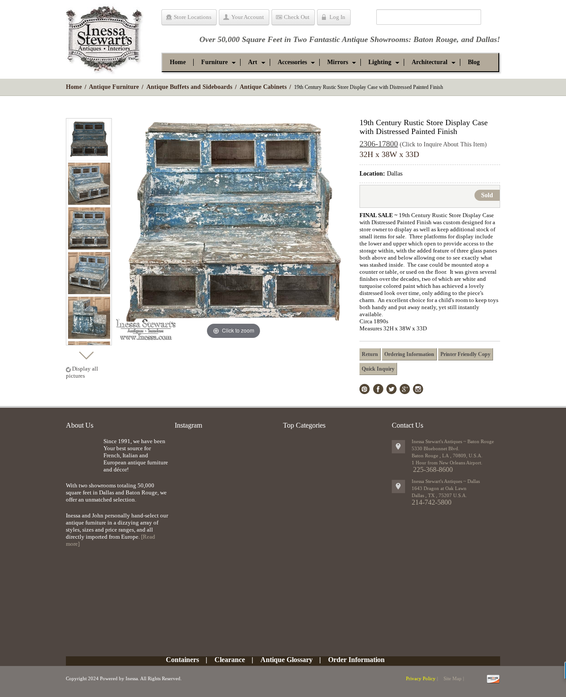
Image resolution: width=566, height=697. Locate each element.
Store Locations (192, 17)
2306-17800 (378, 143)
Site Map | (454, 678)
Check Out (297, 17)
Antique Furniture (114, 87)
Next (86, 353)
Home (74, 87)
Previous (86, 110)
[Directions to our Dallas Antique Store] (398, 486)
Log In (337, 17)
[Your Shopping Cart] (363, 18)
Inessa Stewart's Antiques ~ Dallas (446, 481)
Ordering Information (409, 354)
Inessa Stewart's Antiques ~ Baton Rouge (453, 441)
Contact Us (407, 425)
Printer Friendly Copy (465, 354)
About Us (79, 425)
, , (439, 495)
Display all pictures (82, 372)
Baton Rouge (435, 39)
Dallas (486, 39)
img (82, 452)
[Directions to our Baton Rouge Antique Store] (398, 446)
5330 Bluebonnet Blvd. (435, 448)
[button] (214, 62)
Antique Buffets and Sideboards (189, 87)
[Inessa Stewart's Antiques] (104, 37)
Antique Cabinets (263, 87)
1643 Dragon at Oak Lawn (439, 488)
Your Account (247, 17)
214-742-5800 (431, 502)
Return (370, 354)
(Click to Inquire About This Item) (443, 144)
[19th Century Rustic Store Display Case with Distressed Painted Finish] (89, 139)
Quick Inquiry (378, 369)
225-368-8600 (433, 469)
